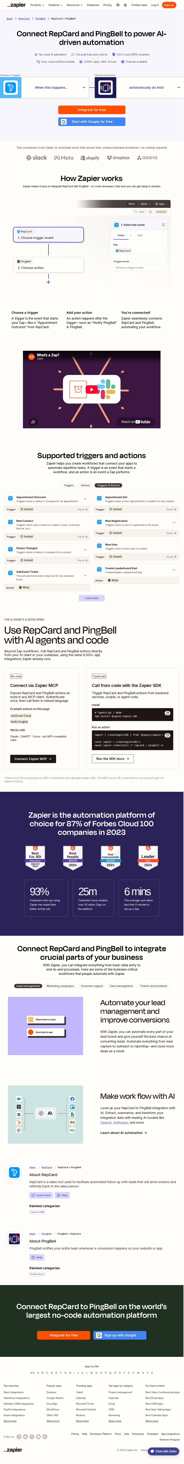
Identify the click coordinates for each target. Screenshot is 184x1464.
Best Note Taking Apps (158, 1409)
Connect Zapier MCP (31, 759)
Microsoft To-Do (85, 1403)
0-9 (32, 1372)
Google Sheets (55, 1398)
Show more (10, 1420)
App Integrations (170, 1433)
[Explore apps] (125, 5)
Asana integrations (14, 1415)
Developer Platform (101, 1433)
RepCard (24, 18)
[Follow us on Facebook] (18, 1436)
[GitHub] (117, 5)
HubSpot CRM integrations (19, 1403)
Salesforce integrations (17, 1398)
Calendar (114, 1398)
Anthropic (120, 1122)
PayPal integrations (14, 1409)
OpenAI (106, 1122)
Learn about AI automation (122, 1133)
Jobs (126, 1433)
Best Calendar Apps (156, 1415)
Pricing (75, 1433)
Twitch (79, 1392)
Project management (120, 1392)
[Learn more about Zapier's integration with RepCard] (14, 1172)
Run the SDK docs (110, 759)
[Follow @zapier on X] (31, 1436)
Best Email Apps (154, 1398)
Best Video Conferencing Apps (162, 1392)
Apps (9, 18)
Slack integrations (14, 1392)
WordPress (53, 1409)
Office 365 (52, 1415)
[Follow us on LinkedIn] (25, 1436)
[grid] (24, 231)
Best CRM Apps (154, 1403)
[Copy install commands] (167, 713)
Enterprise (138, 1433)
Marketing (114, 1415)
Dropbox (51, 1392)
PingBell (40, 18)
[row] (24, 231)
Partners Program (170, 1439)
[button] (91, 121)
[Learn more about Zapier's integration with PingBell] (14, 1239)
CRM (111, 1409)
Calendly (81, 1398)
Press (118, 1433)
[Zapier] (16, 5)
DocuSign (52, 1403)
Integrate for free (92, 110)
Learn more (43, 1195)
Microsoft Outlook (86, 1409)
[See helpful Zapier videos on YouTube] (38, 1436)
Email (112, 1403)
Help (64, 1195)
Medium (80, 1415)
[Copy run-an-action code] (167, 735)
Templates (152, 1433)
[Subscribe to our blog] (44, 1436)
